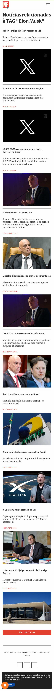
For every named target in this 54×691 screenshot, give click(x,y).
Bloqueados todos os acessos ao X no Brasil (24, 452)
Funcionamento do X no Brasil (17, 212)
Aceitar (9, 685)
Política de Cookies (29, 652)
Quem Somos (44, 652)
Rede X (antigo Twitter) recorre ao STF (22, 31)
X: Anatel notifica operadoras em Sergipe (23, 88)
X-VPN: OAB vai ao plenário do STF (20, 510)
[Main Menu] (48, 5)
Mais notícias (27, 632)
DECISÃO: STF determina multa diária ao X (23, 333)
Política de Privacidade (12, 652)
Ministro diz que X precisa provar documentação (27, 276)
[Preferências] (5, 685)
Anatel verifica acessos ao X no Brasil (21, 394)
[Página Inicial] (5, 5)
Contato (27, 655)
